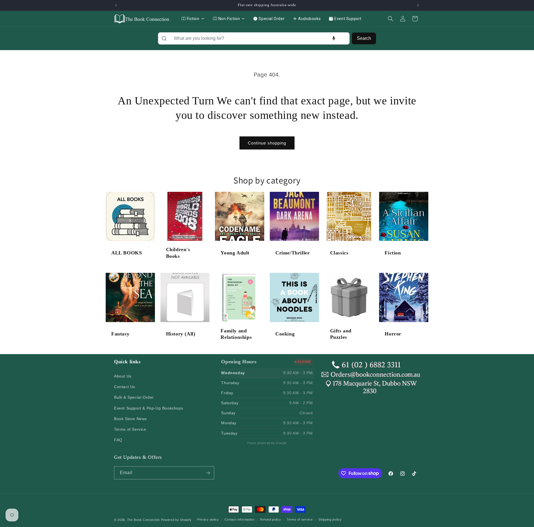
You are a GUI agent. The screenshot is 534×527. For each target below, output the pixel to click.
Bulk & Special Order (134, 397)
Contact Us (124, 386)
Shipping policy (330, 519)
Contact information (239, 519)
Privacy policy (208, 519)
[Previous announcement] (116, 5)
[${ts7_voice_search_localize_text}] (333, 38)
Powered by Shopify (176, 519)
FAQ (118, 440)
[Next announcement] (418, 5)
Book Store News (130, 418)
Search (364, 38)
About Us (123, 376)
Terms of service (300, 519)
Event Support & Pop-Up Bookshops (148, 408)
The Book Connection (143, 519)
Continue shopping (267, 143)
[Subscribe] (208, 472)
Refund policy (270, 519)
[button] (390, 19)
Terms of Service (130, 429)
